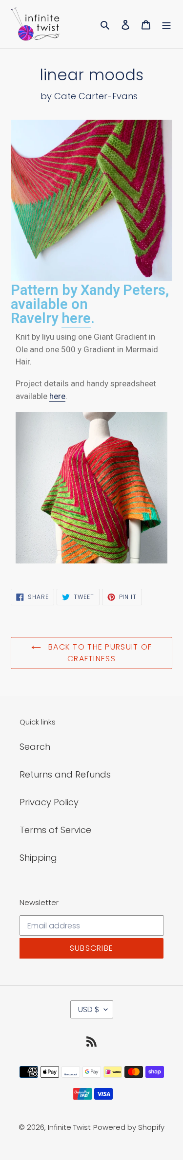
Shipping (38, 858)
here (76, 318)
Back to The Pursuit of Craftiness (99, 652)
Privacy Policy (49, 802)
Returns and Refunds (65, 774)
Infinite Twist (69, 1127)
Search (35, 747)
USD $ (88, 1009)
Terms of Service (55, 830)
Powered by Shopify (128, 1127)
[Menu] (166, 24)
